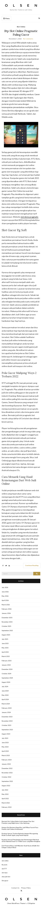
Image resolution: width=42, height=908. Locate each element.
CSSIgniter (31, 903)
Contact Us (15, 888)
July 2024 (5, 686)
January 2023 (6, 764)
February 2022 (7, 807)
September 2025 (7, 630)
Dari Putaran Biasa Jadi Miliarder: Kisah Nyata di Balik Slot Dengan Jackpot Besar (20, 846)
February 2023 (7, 760)
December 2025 (7, 617)
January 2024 (6, 712)
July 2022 (5, 790)
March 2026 (6, 605)
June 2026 (5, 592)
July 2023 (5, 738)
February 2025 (7, 661)
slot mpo (5, 873)
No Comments (28, 39)
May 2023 (5, 747)
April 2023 (5, 751)
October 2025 (6, 626)
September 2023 (7, 729)
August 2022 (6, 785)
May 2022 (5, 794)
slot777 (4, 869)
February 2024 (7, 708)
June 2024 (5, 691)
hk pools (4, 865)
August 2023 (6, 734)
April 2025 (5, 652)
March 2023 (6, 755)
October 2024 (6, 673)
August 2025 (6, 635)
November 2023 (7, 721)
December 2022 (7, 768)
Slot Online (21, 27)
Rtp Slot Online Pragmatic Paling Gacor (21, 32)
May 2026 (5, 596)
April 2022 (5, 798)
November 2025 (7, 622)
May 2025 (5, 648)
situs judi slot (6, 877)
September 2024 (7, 678)
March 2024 (6, 704)
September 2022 (7, 781)
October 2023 (6, 725)
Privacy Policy (26, 888)
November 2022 (7, 773)
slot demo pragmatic (29, 217)
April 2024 (5, 699)
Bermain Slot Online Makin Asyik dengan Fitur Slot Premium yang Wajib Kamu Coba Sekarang (18, 822)
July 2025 (5, 639)
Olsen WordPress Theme (16, 903)
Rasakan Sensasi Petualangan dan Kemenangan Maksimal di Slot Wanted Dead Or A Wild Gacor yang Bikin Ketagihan (21, 840)
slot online (5, 861)
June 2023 (5, 742)
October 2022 (6, 777)
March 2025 (6, 656)
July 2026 (5, 587)
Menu (7, 18)
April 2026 (5, 600)
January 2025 (6, 665)
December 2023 (7, 717)
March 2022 (6, 803)
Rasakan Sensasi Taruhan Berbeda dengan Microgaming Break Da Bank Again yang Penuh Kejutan (20, 834)
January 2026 (6, 613)
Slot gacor (5, 880)
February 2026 (7, 609)
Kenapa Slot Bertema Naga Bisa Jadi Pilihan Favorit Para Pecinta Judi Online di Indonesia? (20, 828)
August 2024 (6, 682)
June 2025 (5, 643)
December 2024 (7, 669)
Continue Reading (31, 565)
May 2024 (5, 695)
